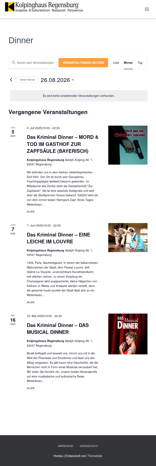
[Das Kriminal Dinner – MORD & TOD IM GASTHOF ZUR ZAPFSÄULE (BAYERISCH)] (127, 145)
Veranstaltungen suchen (83, 62)
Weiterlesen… (36, 204)
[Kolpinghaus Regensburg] (45, 7)
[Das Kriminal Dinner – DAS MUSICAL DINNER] (127, 334)
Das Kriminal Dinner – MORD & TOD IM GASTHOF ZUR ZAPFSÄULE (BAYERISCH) (63, 143)
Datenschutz (89, 446)
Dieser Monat (27, 79)
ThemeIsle (94, 456)
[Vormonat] (11, 79)
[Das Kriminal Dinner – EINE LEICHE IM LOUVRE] (127, 237)
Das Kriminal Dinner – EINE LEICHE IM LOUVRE (58, 238)
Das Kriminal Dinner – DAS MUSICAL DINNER (58, 328)
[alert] (78, 95)
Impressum (65, 446)
